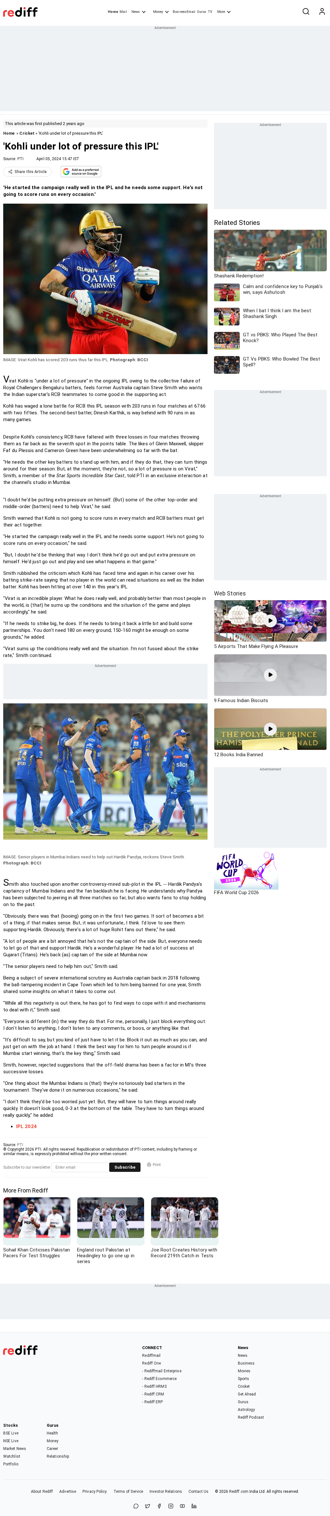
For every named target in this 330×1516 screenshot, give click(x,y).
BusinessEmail (184, 12)
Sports (243, 1378)
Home (113, 12)
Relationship (58, 1456)
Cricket (26, 133)
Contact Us (199, 1491)
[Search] (306, 12)
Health (52, 1433)
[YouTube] (182, 1506)
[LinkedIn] (194, 1506)
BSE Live (10, 1433)
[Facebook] (159, 1506)
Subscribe (124, 1167)
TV (210, 12)
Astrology (246, 1409)
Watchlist (11, 1456)
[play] (270, 620)
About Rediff (42, 1491)
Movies (244, 1371)
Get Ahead (247, 1394)
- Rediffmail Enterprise (161, 1371)
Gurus (202, 12)
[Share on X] (147, 1506)
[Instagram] (170, 1506)
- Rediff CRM (153, 1394)
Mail (123, 12)
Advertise (67, 1491)
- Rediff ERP (152, 1402)
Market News (14, 1448)
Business (246, 1363)
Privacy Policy (94, 1491)
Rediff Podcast (251, 1417)
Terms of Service (128, 1491)
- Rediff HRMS (154, 1386)
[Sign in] (322, 12)
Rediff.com (238, 1491)
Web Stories (230, 593)
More (221, 12)
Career (52, 1448)
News (135, 12)
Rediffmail (151, 1355)
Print (157, 1165)
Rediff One (151, 1363)
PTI (20, 159)
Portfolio (10, 1464)
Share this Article (31, 171)
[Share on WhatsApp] (136, 1506)
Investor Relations (166, 1491)
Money (158, 12)
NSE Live (10, 1441)
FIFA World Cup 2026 (236, 892)
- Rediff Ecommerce (159, 1378)
